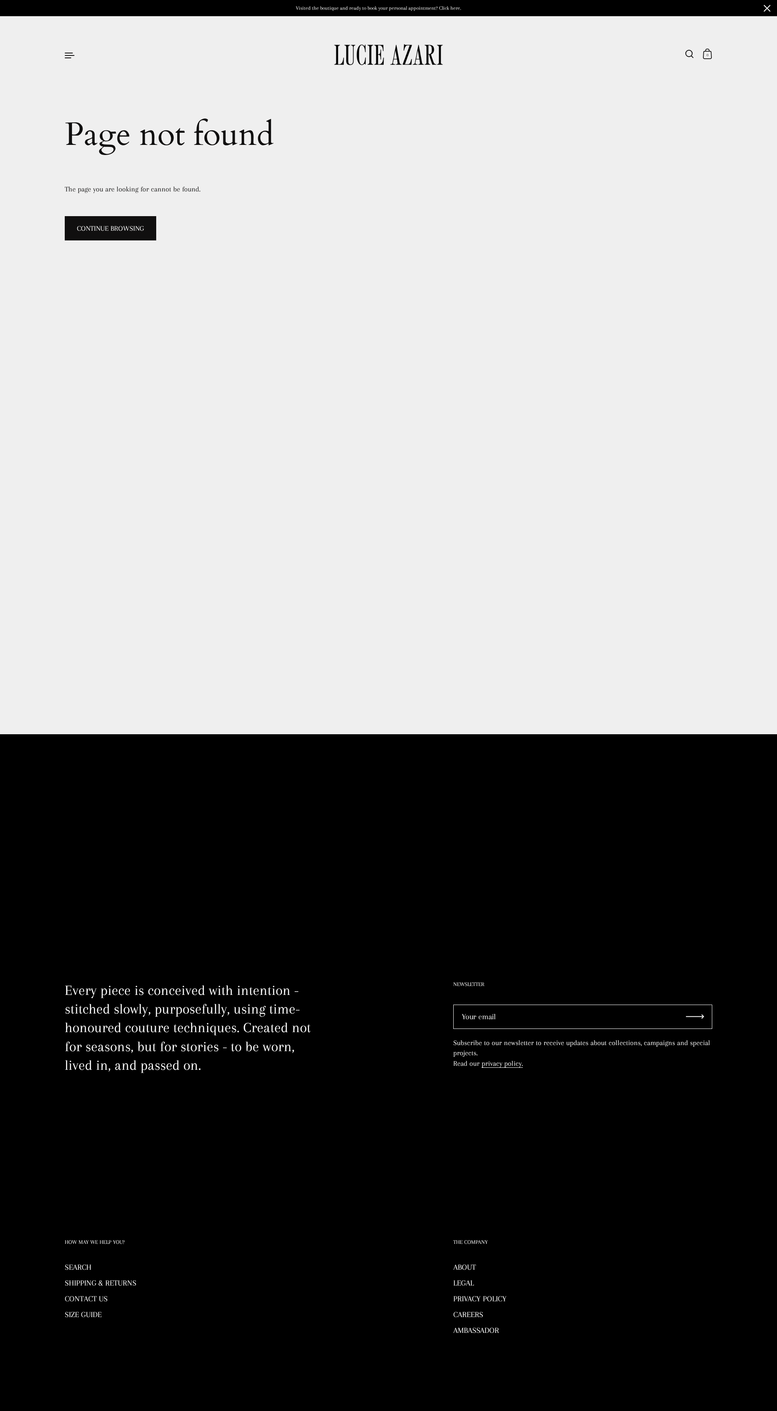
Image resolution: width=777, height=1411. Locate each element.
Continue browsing (110, 228)
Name (73, 784)
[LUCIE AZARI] (388, 54)
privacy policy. (502, 1063)
